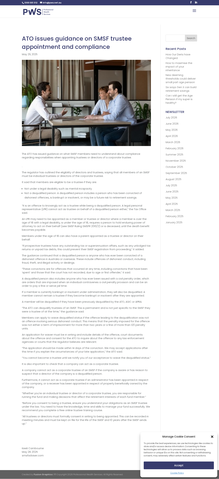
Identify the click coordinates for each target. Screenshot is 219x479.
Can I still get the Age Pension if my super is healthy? (179, 99)
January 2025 (174, 222)
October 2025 (174, 167)
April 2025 (172, 204)
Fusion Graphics (43, 474)
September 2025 (176, 173)
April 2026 (172, 136)
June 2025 (172, 191)
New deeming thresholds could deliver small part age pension (181, 78)
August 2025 (173, 179)
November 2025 (176, 160)
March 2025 (173, 210)
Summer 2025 (174, 154)
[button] (212, 436)
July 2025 (171, 185)
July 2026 (171, 117)
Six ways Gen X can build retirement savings (181, 89)
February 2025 (174, 216)
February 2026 (174, 148)
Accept (178, 465)
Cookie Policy (177, 472)
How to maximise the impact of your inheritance (179, 66)
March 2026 (173, 142)
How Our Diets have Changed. (178, 56)
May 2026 (172, 130)
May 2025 (172, 197)
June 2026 (172, 123)
